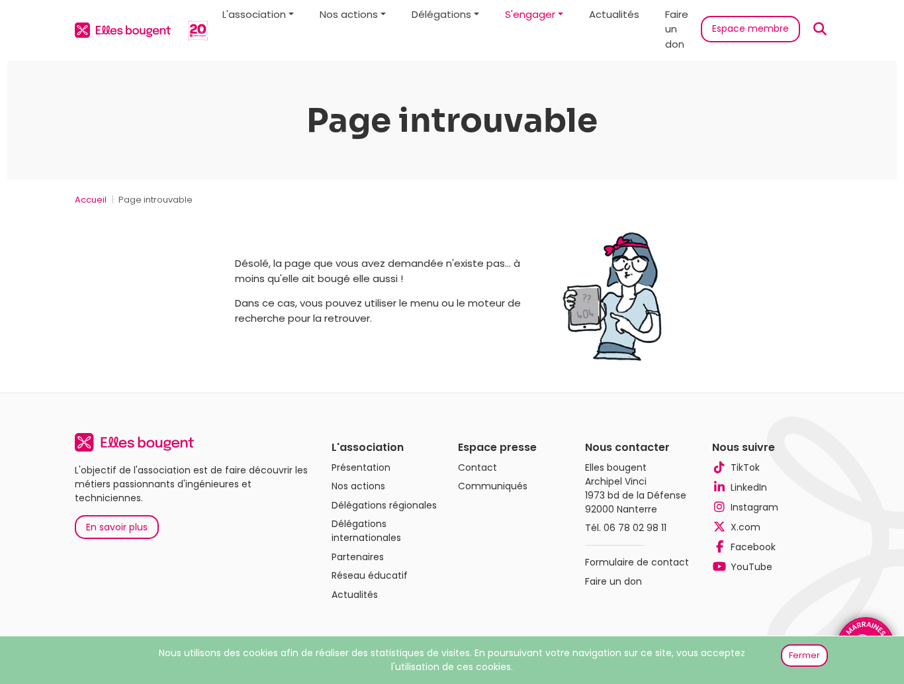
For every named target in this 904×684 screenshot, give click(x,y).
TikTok (745, 467)
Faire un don (676, 29)
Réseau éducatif (370, 575)
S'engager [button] (530, 14)
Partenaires (358, 556)
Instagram (754, 507)
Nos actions (358, 486)
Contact (477, 467)
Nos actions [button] (349, 14)
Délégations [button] (441, 14)
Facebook (753, 547)
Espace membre (750, 28)
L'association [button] (254, 14)
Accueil (91, 199)
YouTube (751, 566)
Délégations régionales (384, 505)
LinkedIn (749, 487)
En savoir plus (117, 527)
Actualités (614, 14)
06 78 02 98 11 (635, 527)
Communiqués (492, 486)
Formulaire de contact (637, 562)
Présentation (361, 467)
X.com (745, 527)
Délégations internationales (366, 530)
